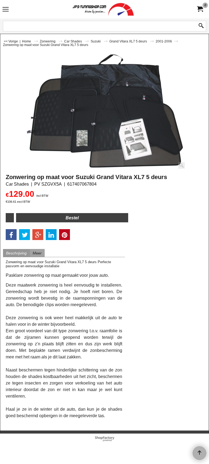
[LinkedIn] (51, 234)
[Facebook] (11, 234)
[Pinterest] (64, 234)
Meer (37, 253)
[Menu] (5, 10)
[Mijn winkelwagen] (200, 9)
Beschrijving (16, 253)
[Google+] (37, 234)
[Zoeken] (201, 26)
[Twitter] (24, 234)
